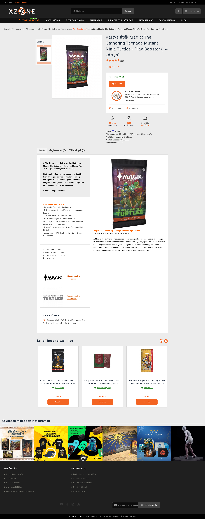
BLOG (184, 20)
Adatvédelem (79, 491)
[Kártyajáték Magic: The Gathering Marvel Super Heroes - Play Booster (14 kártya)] (58, 361)
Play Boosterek (70, 323)
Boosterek (58, 323)
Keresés (128, 11)
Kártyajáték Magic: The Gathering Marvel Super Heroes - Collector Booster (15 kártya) (147, 382)
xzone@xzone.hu (17, 2)
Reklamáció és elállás (82, 483)
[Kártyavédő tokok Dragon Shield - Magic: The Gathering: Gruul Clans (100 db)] (102, 361)
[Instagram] (73, 504)
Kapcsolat (174, 2)
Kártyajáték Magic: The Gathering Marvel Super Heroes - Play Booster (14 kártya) (58, 381)
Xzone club (195, 2)
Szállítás (184, 2)
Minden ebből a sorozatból (73, 277)
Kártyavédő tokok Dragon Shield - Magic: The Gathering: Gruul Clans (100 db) (102, 381)
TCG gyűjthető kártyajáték (141, 134)
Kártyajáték (124, 134)
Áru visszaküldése (14, 487)
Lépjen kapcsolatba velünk (84, 474)
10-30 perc (124, 140)
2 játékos (128, 137)
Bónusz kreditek (13, 483)
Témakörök (96, 20)
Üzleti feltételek (80, 487)
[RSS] (78, 504)
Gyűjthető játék (67, 320)
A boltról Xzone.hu (81, 478)
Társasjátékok (167, 20)
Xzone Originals (75, 20)
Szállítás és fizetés (14, 474)
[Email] (62, 504)
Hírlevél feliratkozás (149, 505)
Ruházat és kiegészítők (120, 20)
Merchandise (146, 20)
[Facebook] (67, 504)
